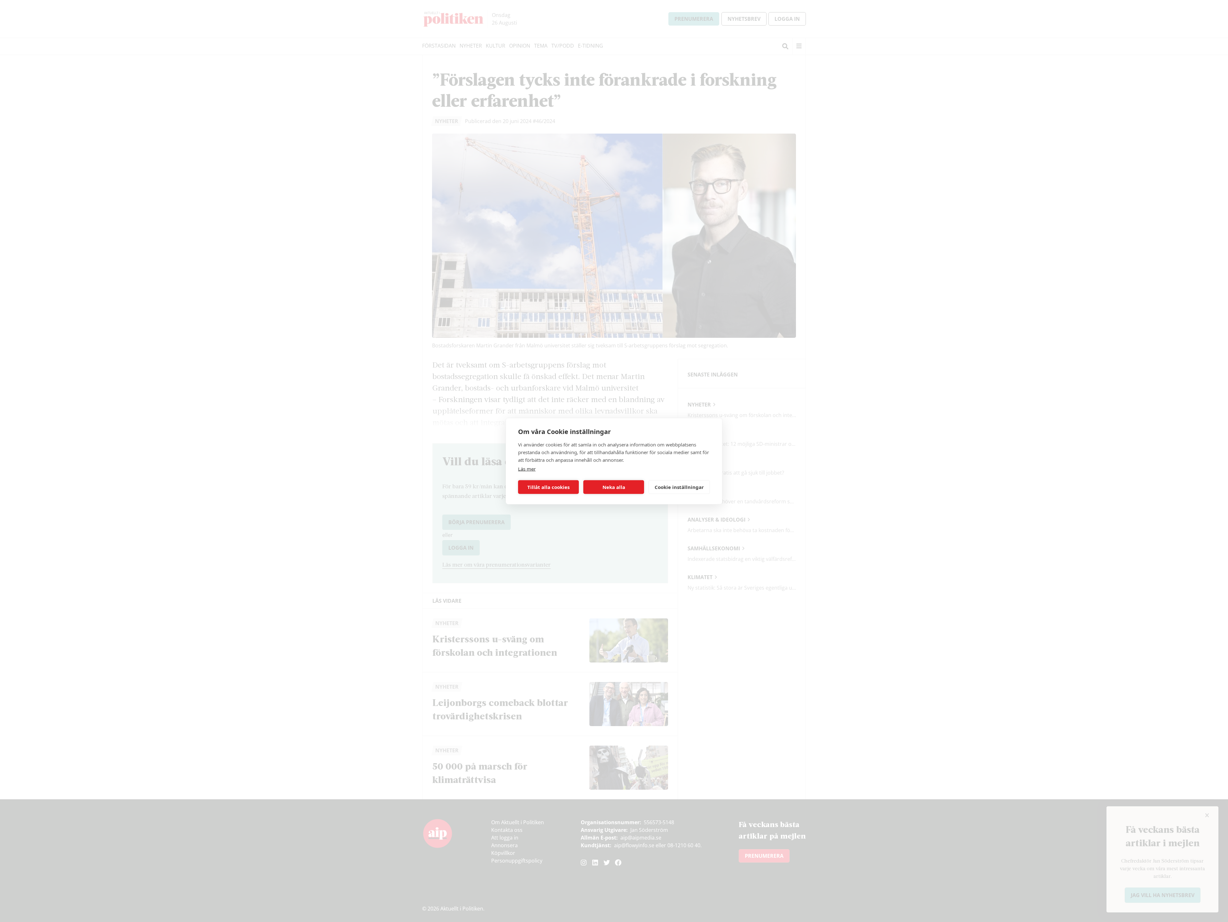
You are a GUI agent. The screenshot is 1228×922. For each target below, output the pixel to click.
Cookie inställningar (679, 487)
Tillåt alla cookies (548, 487)
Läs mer (527, 468)
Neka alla (613, 487)
